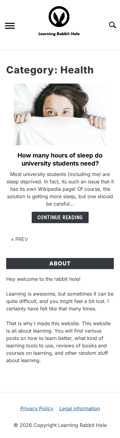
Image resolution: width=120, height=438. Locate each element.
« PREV (19, 239)
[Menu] (10, 26)
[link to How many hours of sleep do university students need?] (60, 114)
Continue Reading (60, 217)
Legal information (79, 408)
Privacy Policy (36, 408)
